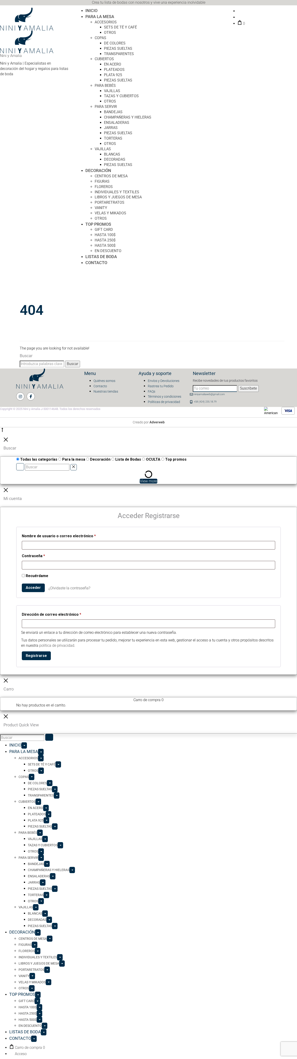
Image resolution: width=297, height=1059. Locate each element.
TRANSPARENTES (119, 54)
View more (148, 481)
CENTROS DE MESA (111, 176)
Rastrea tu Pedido (161, 386)
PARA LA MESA (99, 16)
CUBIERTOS (104, 59)
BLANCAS (112, 154)
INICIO (91, 10)
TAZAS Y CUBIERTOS (121, 96)
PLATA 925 (113, 75)
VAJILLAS (112, 91)
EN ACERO (112, 64)
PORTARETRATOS (109, 202)
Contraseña (33, 555)
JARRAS (111, 127)
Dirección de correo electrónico (51, 614)
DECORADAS (114, 159)
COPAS (100, 38)
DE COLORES (115, 43)
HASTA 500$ (105, 245)
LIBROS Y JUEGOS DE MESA (118, 197)
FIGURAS (102, 181)
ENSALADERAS (116, 122)
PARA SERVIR (106, 106)
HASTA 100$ (105, 235)
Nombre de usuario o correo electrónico (59, 536)
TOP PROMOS (98, 224)
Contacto (100, 386)
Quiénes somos (104, 381)
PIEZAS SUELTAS (118, 48)
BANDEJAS (113, 112)
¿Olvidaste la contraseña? (69, 588)
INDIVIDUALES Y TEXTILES (117, 192)
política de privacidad (56, 645)
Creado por (149, 422)
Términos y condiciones (164, 396)
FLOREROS (104, 186)
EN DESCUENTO (108, 251)
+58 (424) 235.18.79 (205, 401)
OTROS (110, 32)
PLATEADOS (114, 69)
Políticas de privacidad (164, 402)
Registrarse (36, 655)
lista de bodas (115, 2)
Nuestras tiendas (106, 391)
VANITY (101, 208)
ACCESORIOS (106, 22)
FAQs (151, 391)
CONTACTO (96, 262)
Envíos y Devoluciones (163, 381)
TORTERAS (113, 138)
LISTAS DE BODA (101, 256)
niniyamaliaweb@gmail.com (209, 394)
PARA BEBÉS (105, 85)
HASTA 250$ (105, 240)
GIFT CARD (104, 229)
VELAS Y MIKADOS (110, 213)
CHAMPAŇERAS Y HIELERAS (127, 117)
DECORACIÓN (98, 170)
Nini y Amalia (11, 55)
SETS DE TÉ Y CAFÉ (120, 27)
